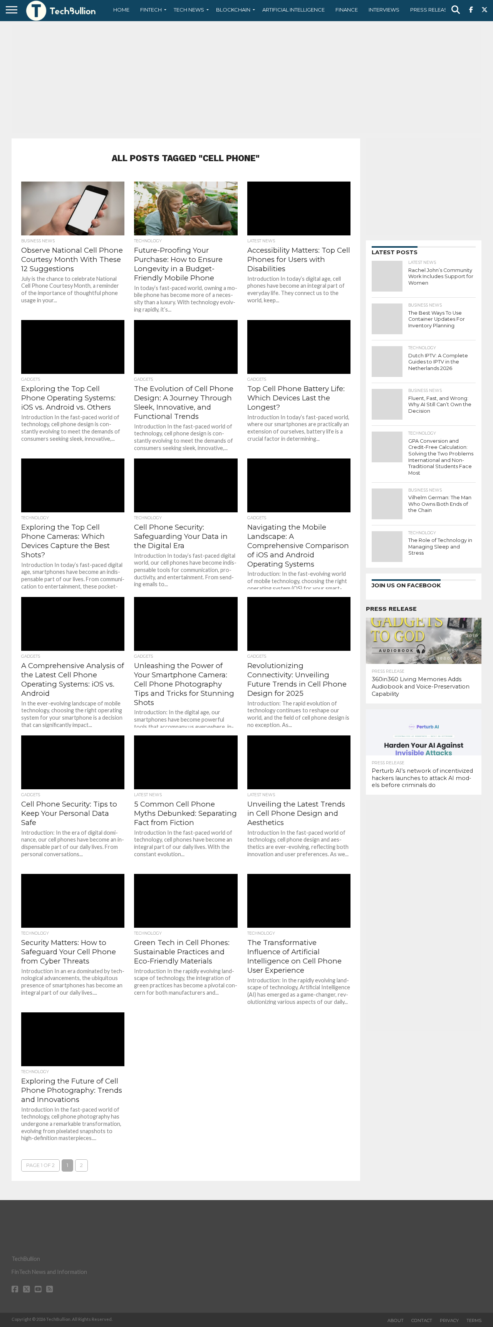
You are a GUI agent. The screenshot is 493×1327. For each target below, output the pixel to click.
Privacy (449, 1320)
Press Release (430, 10)
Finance (346, 10)
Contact (421, 1320)
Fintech (151, 10)
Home (121, 10)
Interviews (384, 10)
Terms (473, 1320)
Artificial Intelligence (293, 10)
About (395, 1320)
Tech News (189, 10)
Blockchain (233, 10)
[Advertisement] (246, 79)
